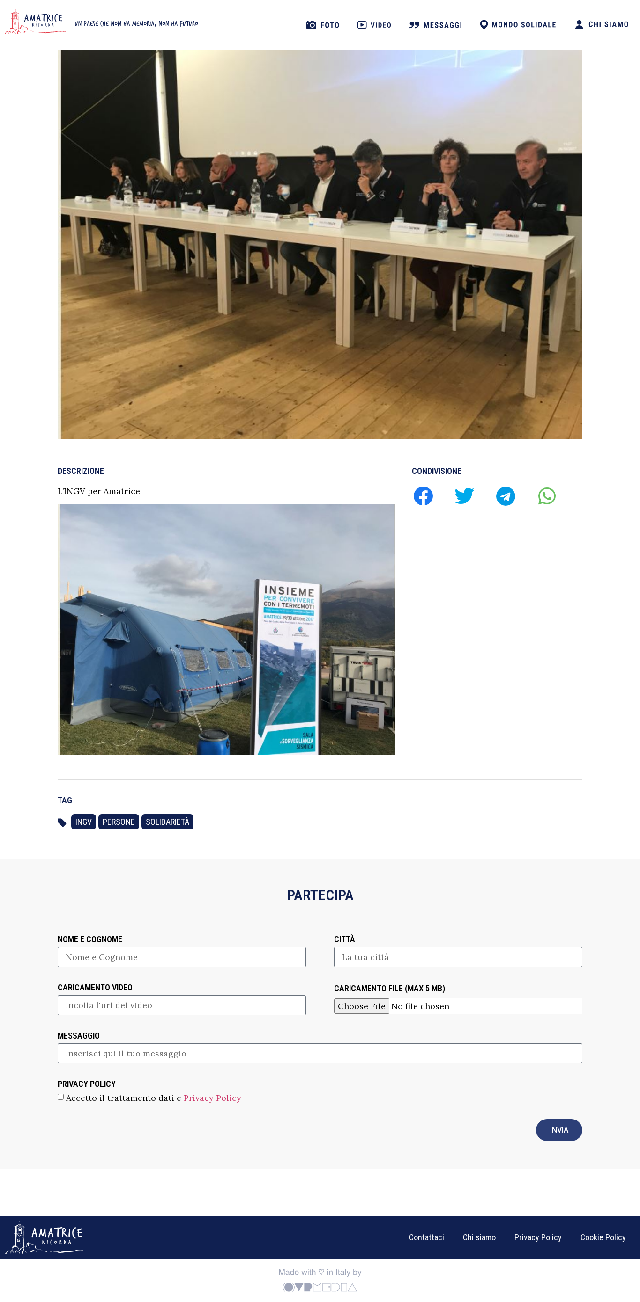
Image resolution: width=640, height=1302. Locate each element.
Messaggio (79, 1036)
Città (344, 939)
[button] (423, 496)
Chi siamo (479, 1237)
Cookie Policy (603, 1237)
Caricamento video (95, 987)
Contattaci (426, 1237)
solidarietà (167, 822)
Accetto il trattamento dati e (153, 1097)
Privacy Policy (212, 1097)
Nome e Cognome (90, 939)
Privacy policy (87, 1084)
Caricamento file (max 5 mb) (389, 988)
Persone (119, 822)
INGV (83, 822)
